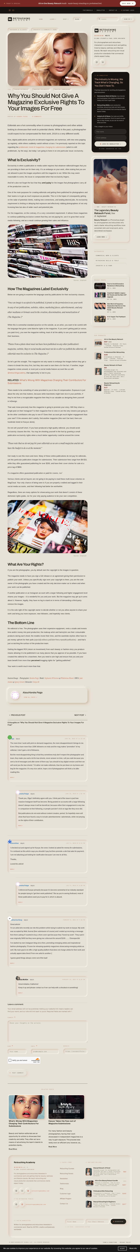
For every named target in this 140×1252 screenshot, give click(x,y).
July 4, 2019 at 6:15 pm (75, 843)
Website (66, 1046)
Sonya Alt (36, 682)
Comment (12, 1017)
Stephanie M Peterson (52, 678)
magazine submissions (62, 89)
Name (10, 1046)
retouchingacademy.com (40, 1191)
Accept (122, 1248)
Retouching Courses (67, 1169)
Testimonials (88, 10)
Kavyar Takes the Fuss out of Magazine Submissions (62, 1122)
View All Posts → (30, 697)
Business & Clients (18, 29)
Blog (77, 19)
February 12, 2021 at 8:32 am (73, 979)
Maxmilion (14, 843)
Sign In (127, 19)
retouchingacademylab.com (36, 1204)
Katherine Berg (16, 920)
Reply (12, 777)
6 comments (36, 116)
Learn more (102, 237)
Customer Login (128, 10)
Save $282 (127, 3)
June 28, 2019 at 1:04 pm (75, 794)
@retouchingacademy (16, 373)
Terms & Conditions (110, 1242)
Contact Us (113, 10)
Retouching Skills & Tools (110, 260)
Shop (65, 19)
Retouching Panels (66, 1174)
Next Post (79, 715)
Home (41, 19)
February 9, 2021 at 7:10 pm (74, 920)
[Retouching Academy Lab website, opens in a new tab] (22, 1204)
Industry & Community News (45, 29)
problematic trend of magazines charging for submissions (42, 147)
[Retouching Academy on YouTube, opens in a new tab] (13, 10)
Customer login (65, 1194)
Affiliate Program (65, 1199)
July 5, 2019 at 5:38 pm (75, 885)
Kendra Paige (34, 678)
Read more (13, 1149)
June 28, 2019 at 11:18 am (75, 738)
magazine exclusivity (41, 89)
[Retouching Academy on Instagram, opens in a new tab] (9, 10)
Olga (12, 739)
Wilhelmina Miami (67, 678)
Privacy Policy (125, 1242)
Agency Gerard (19, 682)
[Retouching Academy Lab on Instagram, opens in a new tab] (16, 1204)
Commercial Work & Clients (110, 255)
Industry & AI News (110, 265)
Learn (53, 19)
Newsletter (101, 10)
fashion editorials (21, 89)
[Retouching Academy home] (19, 19)
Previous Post (18, 715)
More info (133, 1248)
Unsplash (83, 280)
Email (34, 1046)
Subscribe (119, 1221)
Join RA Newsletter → (111, 144)
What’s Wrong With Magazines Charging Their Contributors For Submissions (47, 382)
